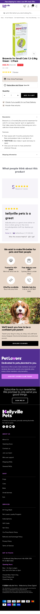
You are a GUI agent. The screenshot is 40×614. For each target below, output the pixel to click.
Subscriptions (7, 519)
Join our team (7, 453)
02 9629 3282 (9, 561)
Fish (3, 497)
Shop (2, 17)
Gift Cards (6, 523)
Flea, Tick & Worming (31, 17)
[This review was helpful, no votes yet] (29, 237)
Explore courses (20, 343)
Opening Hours (7, 444)
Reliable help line (29, 287)
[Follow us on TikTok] (13, 426)
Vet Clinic (5, 528)
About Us (5, 439)
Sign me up (20, 400)
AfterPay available (10, 287)
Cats (4, 483)
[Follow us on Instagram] (7, 426)
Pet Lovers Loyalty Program (11, 514)
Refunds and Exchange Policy (12, 537)
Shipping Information (9, 154)
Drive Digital (32, 586)
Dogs (4, 479)
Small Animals (7, 492)
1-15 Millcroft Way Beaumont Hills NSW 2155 (17, 558)
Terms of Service (8, 545)
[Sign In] (28, 6)
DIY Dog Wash (7, 510)
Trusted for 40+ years (11, 268)
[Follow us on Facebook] (3, 426)
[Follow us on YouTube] (10, 426)
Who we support (8, 457)
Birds (4, 488)
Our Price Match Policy (10, 532)
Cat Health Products (19, 17)
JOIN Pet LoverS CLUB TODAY (20, 376)
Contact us (6, 448)
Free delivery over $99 (29, 268)
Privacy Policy (7, 541)
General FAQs (7, 466)
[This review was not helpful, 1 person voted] (33, 237)
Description (6, 117)
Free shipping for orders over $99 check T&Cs (20, 2)
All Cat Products (9, 17)
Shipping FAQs (7, 462)
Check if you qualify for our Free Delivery (20, 102)
